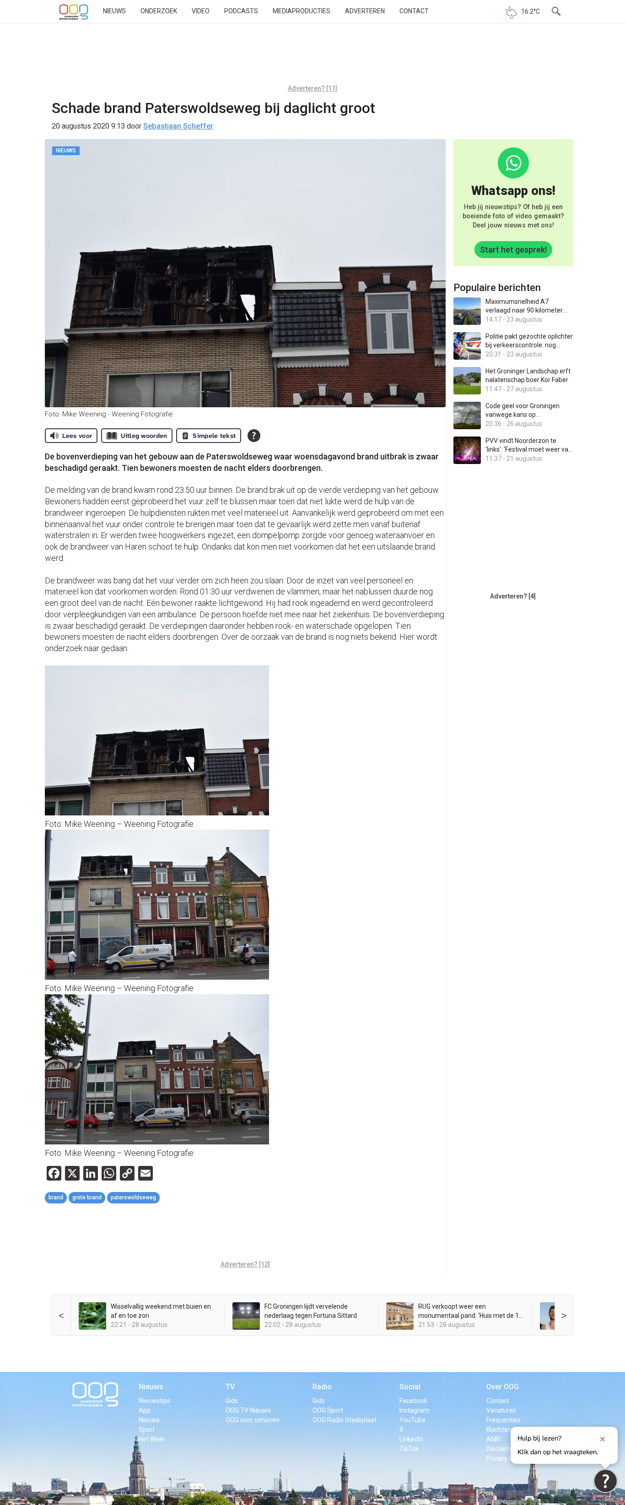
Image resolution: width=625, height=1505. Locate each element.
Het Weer (152, 1439)
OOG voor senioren (253, 1420)
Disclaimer (501, 1448)
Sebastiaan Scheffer (178, 126)
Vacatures (501, 1410)
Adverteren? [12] (245, 1264)
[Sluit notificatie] (602, 1439)
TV (230, 1386)
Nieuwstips (154, 1400)
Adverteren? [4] (513, 596)
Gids (232, 1400)
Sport (147, 1429)
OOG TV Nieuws (248, 1410)
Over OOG (502, 1386)
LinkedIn (411, 1439)
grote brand (87, 1197)
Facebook (413, 1400)
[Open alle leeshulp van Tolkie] (254, 435)
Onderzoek (158, 11)
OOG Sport (327, 1410)
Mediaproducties (301, 11)
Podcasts (241, 11)
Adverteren (365, 11)
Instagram (414, 1410)
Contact (414, 11)
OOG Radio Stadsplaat (344, 1420)
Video (201, 11)
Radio (322, 1386)
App (145, 1410)
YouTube (412, 1420)
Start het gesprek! (513, 249)
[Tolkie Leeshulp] (605, 1481)
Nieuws (114, 11)
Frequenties (503, 1420)
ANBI (493, 1439)
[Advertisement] (312, 57)
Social (409, 1386)
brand (55, 1197)
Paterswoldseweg (133, 1197)
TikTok (409, 1448)
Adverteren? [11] (312, 88)
